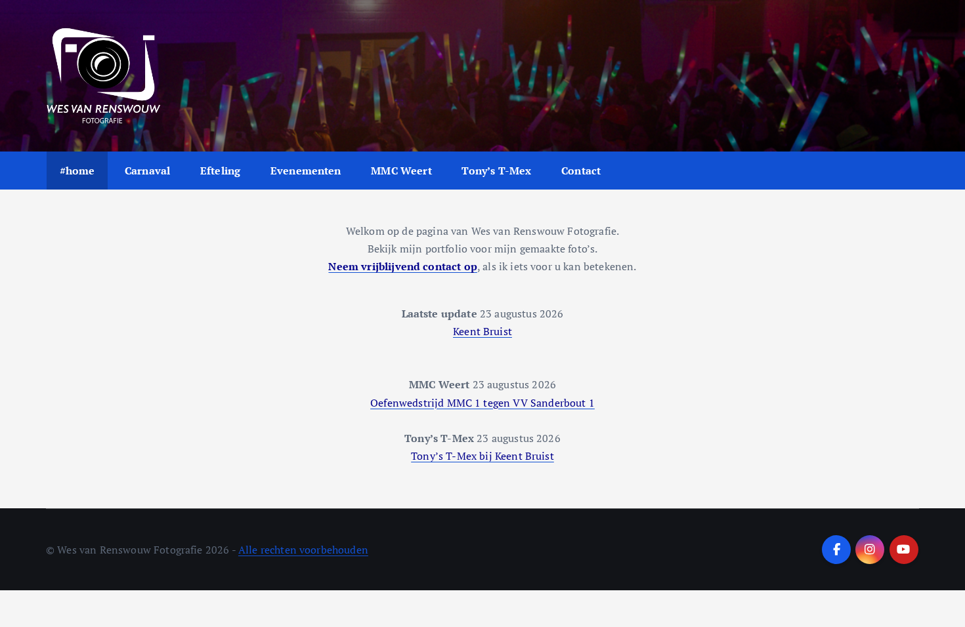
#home (77, 170)
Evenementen (305, 170)
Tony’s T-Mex (496, 170)
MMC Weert (401, 170)
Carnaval (147, 170)
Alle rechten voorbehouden (303, 549)
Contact (581, 170)
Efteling (220, 170)
